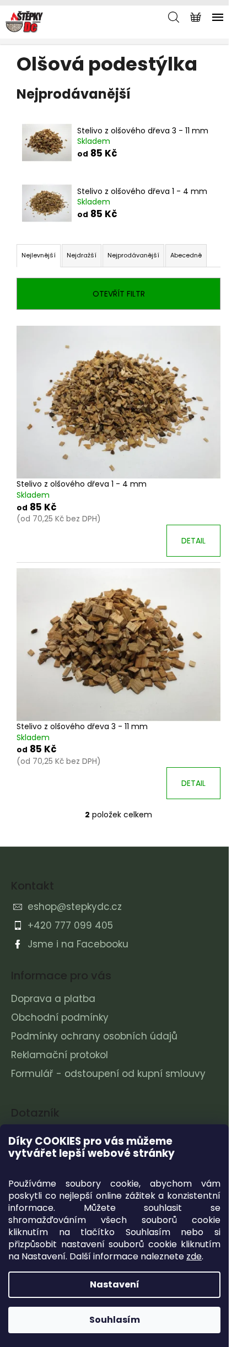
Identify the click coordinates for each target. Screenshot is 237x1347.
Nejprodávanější (133, 255)
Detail (193, 540)
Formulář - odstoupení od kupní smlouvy (108, 1073)
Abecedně (186, 255)
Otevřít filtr (119, 293)
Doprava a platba (53, 998)
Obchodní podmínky (60, 1017)
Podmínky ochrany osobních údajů (94, 1036)
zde (194, 1256)
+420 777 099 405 (70, 925)
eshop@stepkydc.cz (75, 906)
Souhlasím (114, 1319)
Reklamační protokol (59, 1055)
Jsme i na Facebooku (78, 944)
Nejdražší (81, 255)
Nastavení (114, 1284)
